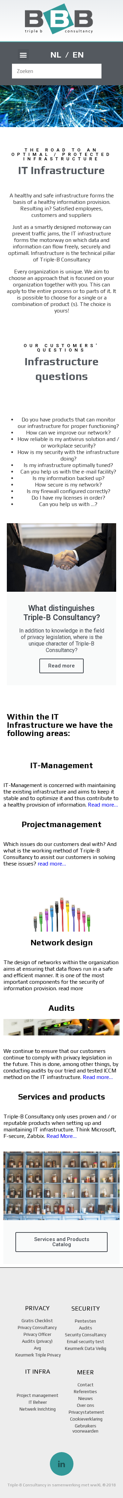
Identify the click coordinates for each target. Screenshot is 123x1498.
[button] (23, 54)
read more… (52, 863)
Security (85, 1308)
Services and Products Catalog (61, 1242)
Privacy (37, 1308)
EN (78, 54)
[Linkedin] (61, 1464)
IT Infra (37, 1371)
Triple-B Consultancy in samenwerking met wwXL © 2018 (62, 1485)
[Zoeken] (108, 71)
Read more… (103, 804)
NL (55, 54)
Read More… (61, 1136)
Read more (61, 666)
